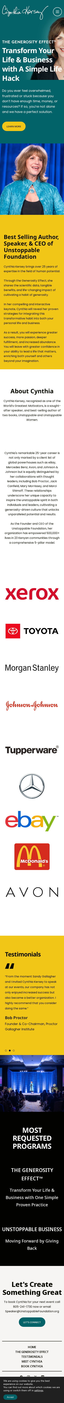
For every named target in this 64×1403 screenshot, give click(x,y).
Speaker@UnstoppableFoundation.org (32, 1311)
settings (38, 1390)
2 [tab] (10, 1050)
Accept (10, 1397)
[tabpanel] (32, 1000)
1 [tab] (6, 1050)
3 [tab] (14, 1050)
